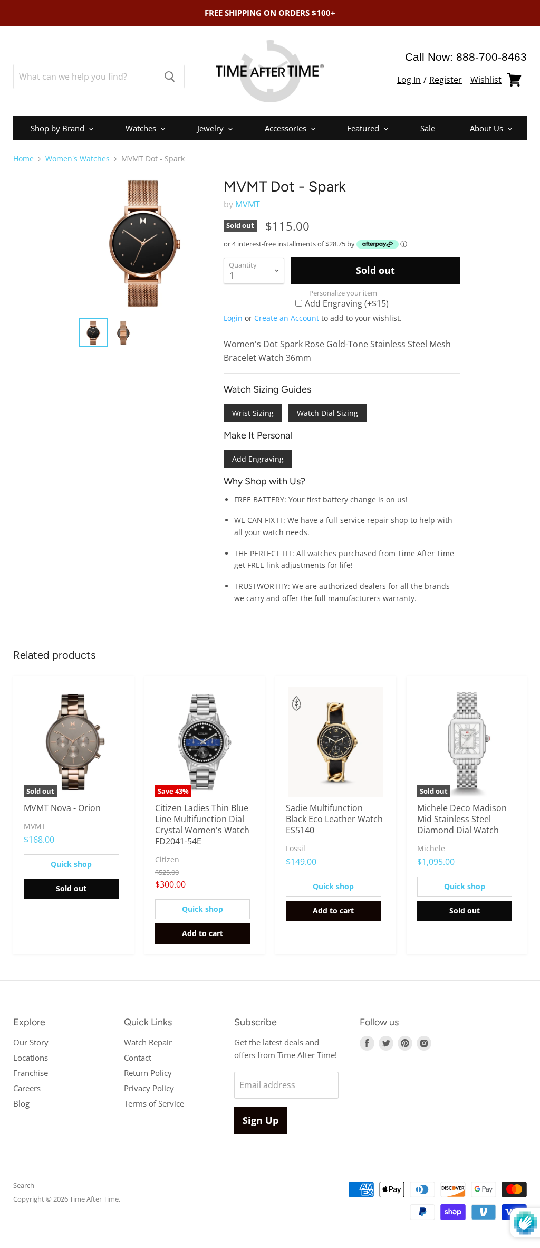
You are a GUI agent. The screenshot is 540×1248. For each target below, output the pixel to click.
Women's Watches (77, 159)
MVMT (247, 204)
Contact (137, 1057)
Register (445, 79)
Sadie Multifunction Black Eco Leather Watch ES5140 (334, 819)
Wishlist (486, 79)
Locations (30, 1057)
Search (23, 1185)
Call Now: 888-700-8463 (466, 57)
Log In (409, 79)
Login (233, 318)
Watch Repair (148, 1042)
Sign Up (260, 1120)
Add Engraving (258, 459)
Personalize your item (343, 293)
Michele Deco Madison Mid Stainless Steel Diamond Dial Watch (462, 819)
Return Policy (148, 1073)
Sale (427, 128)
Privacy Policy (149, 1088)
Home (23, 159)
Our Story (31, 1042)
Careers (27, 1088)
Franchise (30, 1073)
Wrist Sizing (253, 413)
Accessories (286, 128)
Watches (142, 128)
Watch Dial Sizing (327, 413)
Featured (364, 128)
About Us (487, 128)
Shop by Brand (58, 128)
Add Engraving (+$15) (347, 303)
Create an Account (286, 318)
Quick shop (71, 864)
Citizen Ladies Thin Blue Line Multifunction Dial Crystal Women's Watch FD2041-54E (202, 824)
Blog (21, 1103)
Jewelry (211, 128)
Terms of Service (154, 1103)
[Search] (170, 76)
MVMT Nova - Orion (62, 808)
